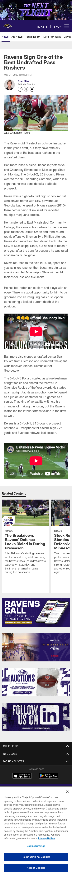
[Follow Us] (36, 717)
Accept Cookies (36, 867)
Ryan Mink (23, 81)
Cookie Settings (36, 845)
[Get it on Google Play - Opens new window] (48, 777)
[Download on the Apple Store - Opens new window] (22, 776)
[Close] (67, 791)
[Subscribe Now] (36, 612)
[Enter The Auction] (36, 682)
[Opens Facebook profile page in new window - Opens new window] (20, 89)
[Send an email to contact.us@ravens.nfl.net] (32, 89)
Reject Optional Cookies (36, 856)
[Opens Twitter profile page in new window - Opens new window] (26, 89)
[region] (36, 830)
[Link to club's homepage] (7, 25)
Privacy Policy (46, 838)
